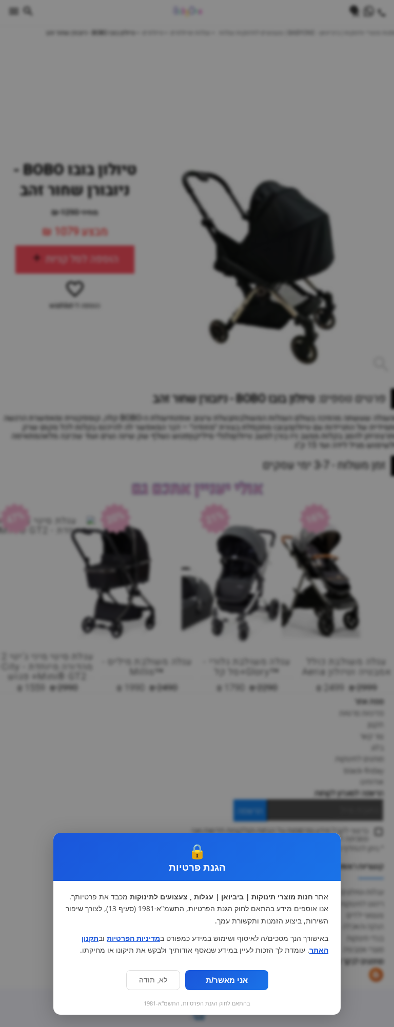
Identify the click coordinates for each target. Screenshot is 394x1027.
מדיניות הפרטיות (133, 938)
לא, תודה (153, 980)
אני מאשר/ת (227, 980)
